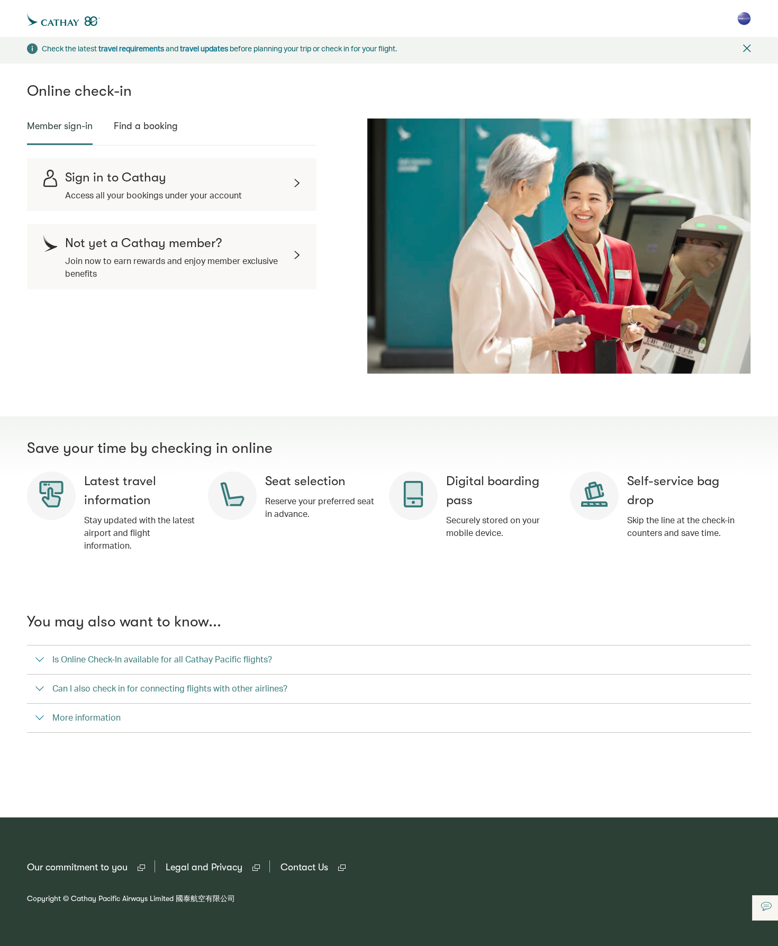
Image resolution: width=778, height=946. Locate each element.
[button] (747, 49)
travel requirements (131, 48)
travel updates (204, 48)
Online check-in (79, 91)
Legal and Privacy (213, 868)
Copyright (44, 898)
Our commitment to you (86, 868)
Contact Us (313, 868)
